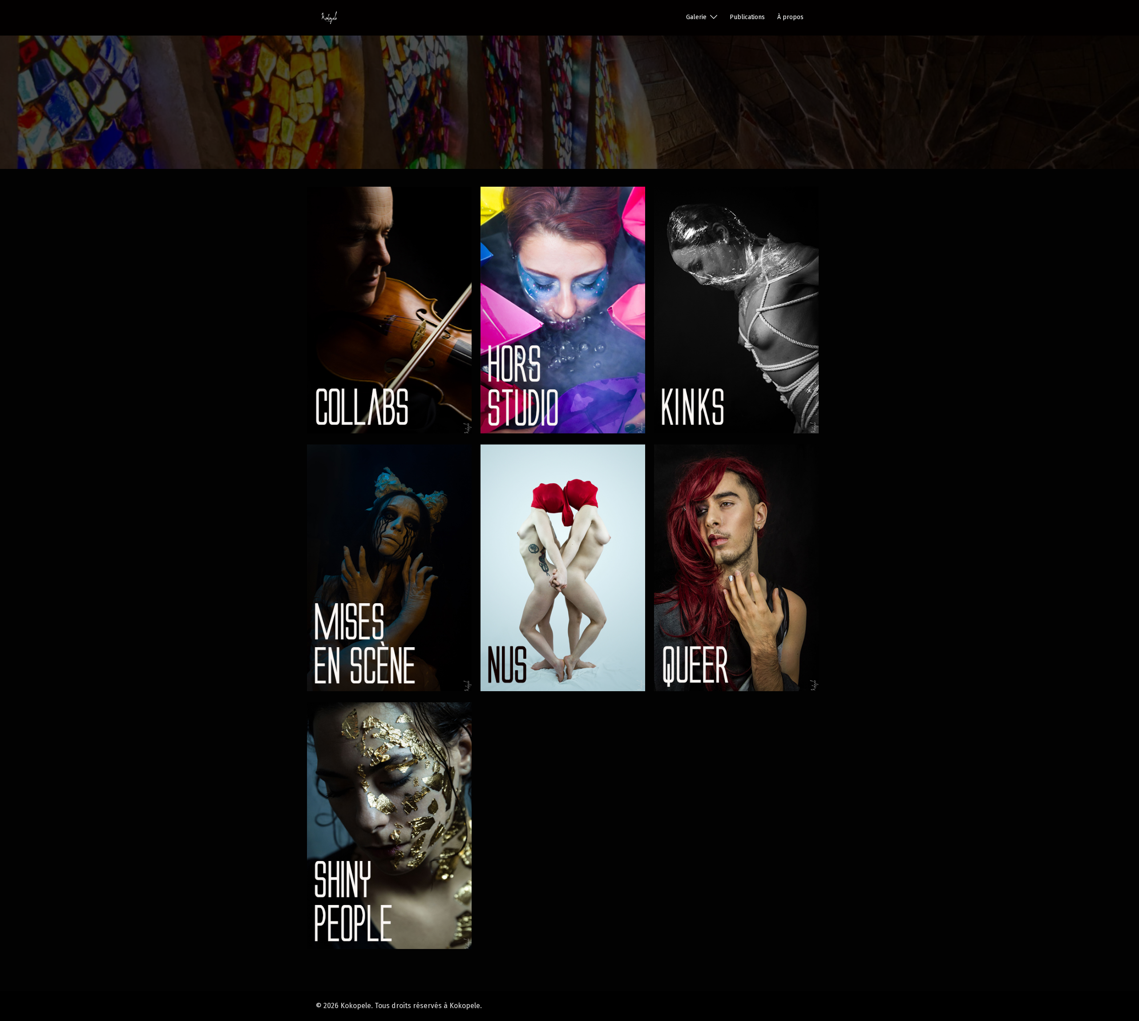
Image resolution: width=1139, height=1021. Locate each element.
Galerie (696, 17)
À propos (790, 17)
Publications (747, 17)
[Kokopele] (329, 17)
